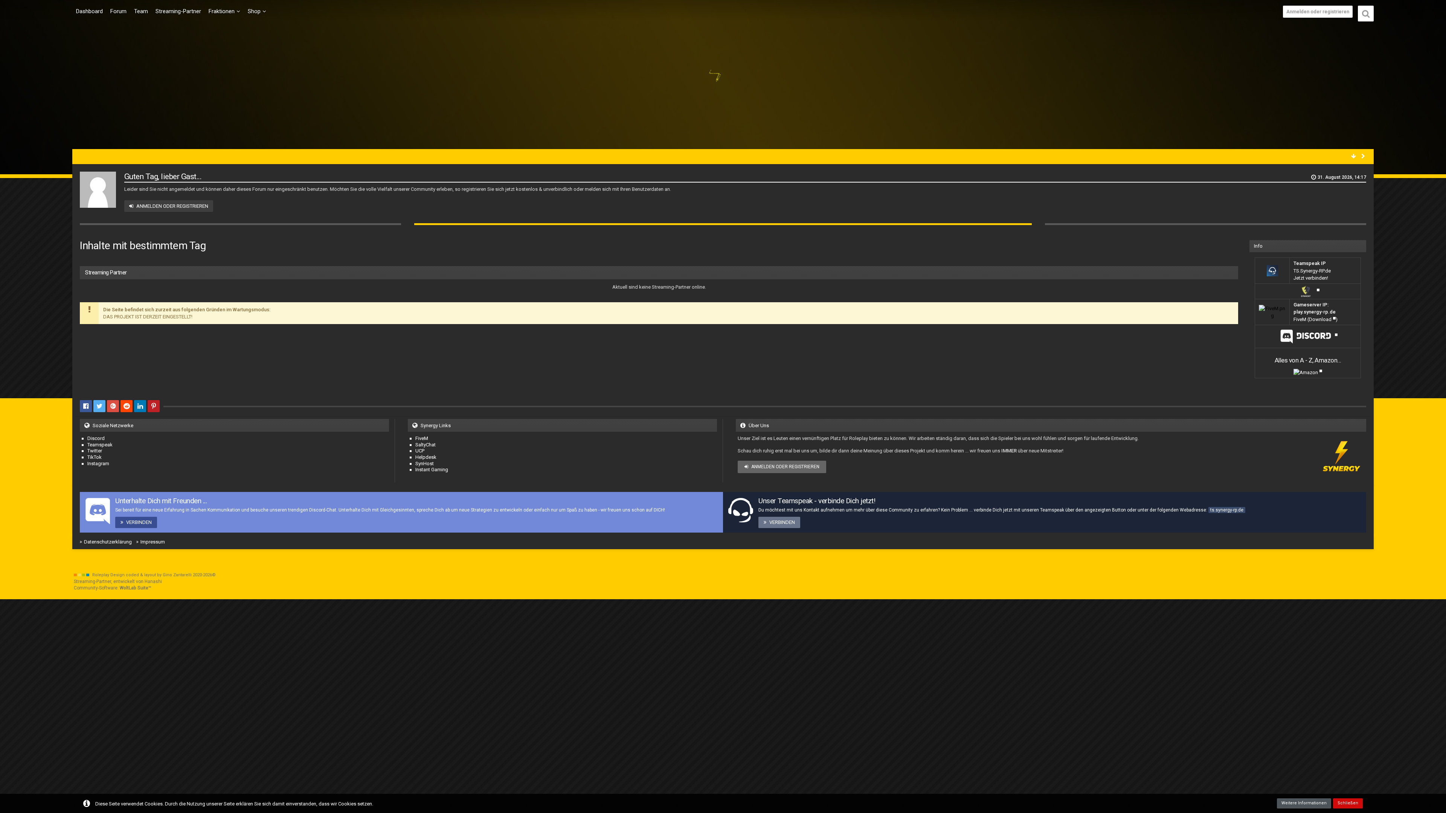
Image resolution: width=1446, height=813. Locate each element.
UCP (419, 451)
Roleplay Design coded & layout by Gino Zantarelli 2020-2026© (154, 574)
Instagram (98, 463)
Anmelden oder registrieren (1317, 11)
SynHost (424, 463)
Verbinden (139, 522)
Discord (96, 438)
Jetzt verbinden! (1310, 278)
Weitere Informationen (1304, 803)
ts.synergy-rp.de (1226, 510)
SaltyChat (425, 445)
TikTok (94, 457)
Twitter (94, 451)
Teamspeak (100, 445)
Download (1320, 319)
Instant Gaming (431, 469)
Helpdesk (425, 457)
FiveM (421, 438)
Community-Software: (112, 588)
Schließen (1348, 803)
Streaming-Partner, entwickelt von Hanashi (118, 581)
